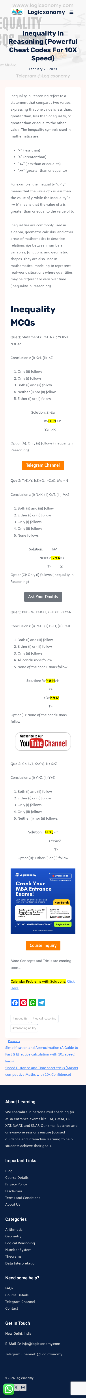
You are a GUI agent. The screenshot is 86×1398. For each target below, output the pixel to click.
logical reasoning (44, 1018)
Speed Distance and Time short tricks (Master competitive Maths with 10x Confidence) (41, 1068)
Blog (9, 1171)
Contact (11, 1308)
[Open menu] (71, 12)
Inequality (20, 1018)
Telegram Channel (20, 1302)
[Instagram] (22, 1387)
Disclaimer (13, 1191)
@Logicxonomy (49, 1354)
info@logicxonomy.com (41, 1344)
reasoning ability (24, 1028)
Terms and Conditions (22, 1198)
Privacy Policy (16, 1184)
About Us (12, 1204)
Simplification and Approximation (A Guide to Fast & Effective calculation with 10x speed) (41, 1048)
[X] (15, 1387)
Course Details (16, 1177)
